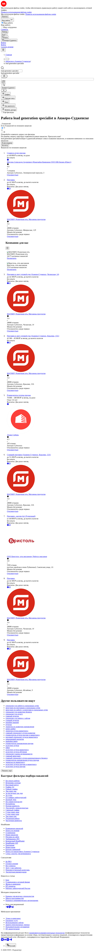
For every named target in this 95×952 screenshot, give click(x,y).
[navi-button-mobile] (3, 50)
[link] (5, 37)
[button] (3, 43)
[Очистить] (4, 76)
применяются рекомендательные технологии (47, 933)
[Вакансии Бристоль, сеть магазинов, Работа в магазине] (50, 540)
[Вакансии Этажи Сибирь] (50, 419)
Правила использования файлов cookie (40, 14)
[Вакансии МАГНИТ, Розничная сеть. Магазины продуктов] (50, 204)
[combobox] (11, 71)
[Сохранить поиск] (3, 82)
